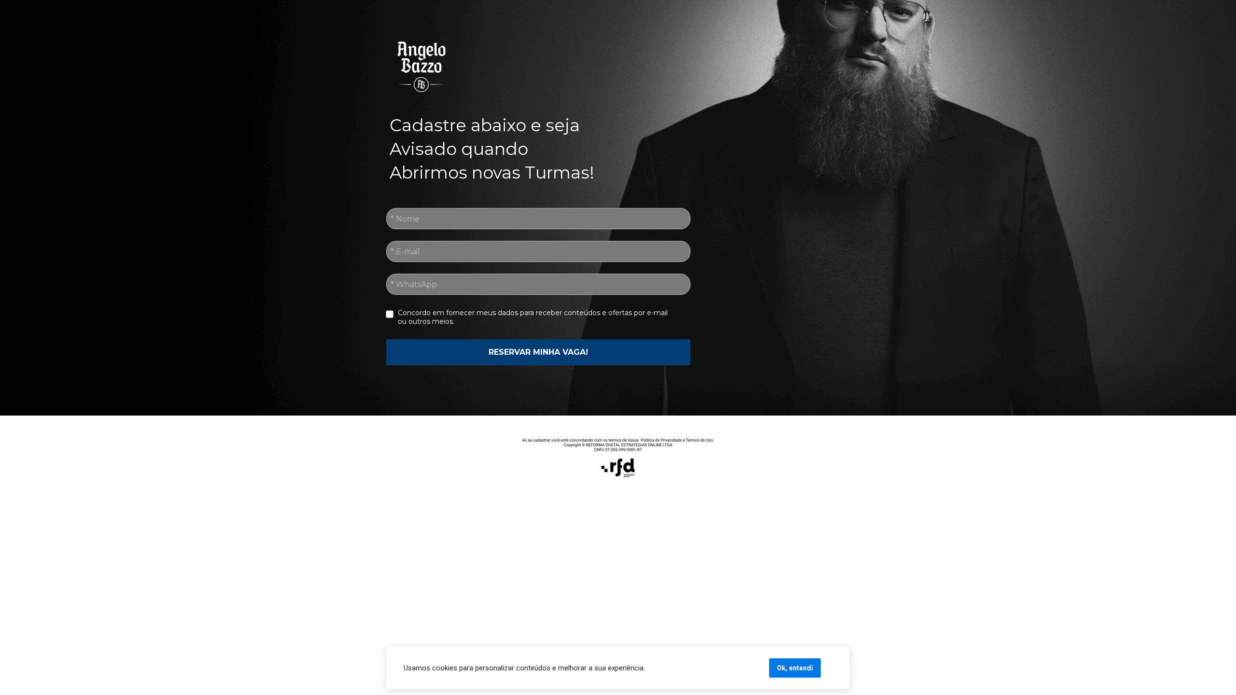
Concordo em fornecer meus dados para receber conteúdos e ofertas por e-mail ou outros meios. (534, 317)
